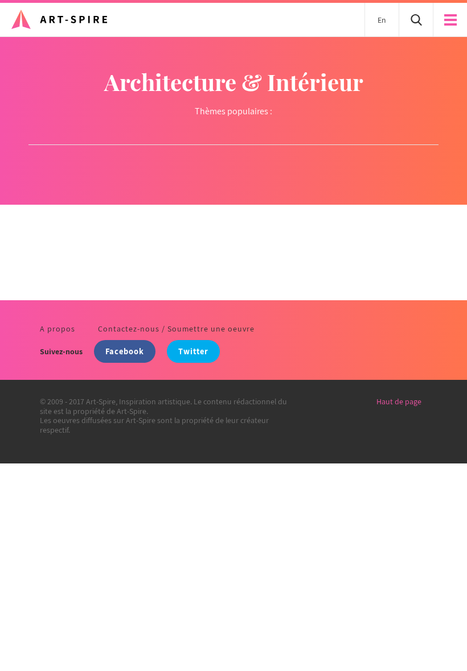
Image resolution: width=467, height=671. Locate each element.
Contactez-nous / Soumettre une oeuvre (176, 329)
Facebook (124, 351)
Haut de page (398, 401)
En (382, 20)
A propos (57, 329)
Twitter (193, 351)
